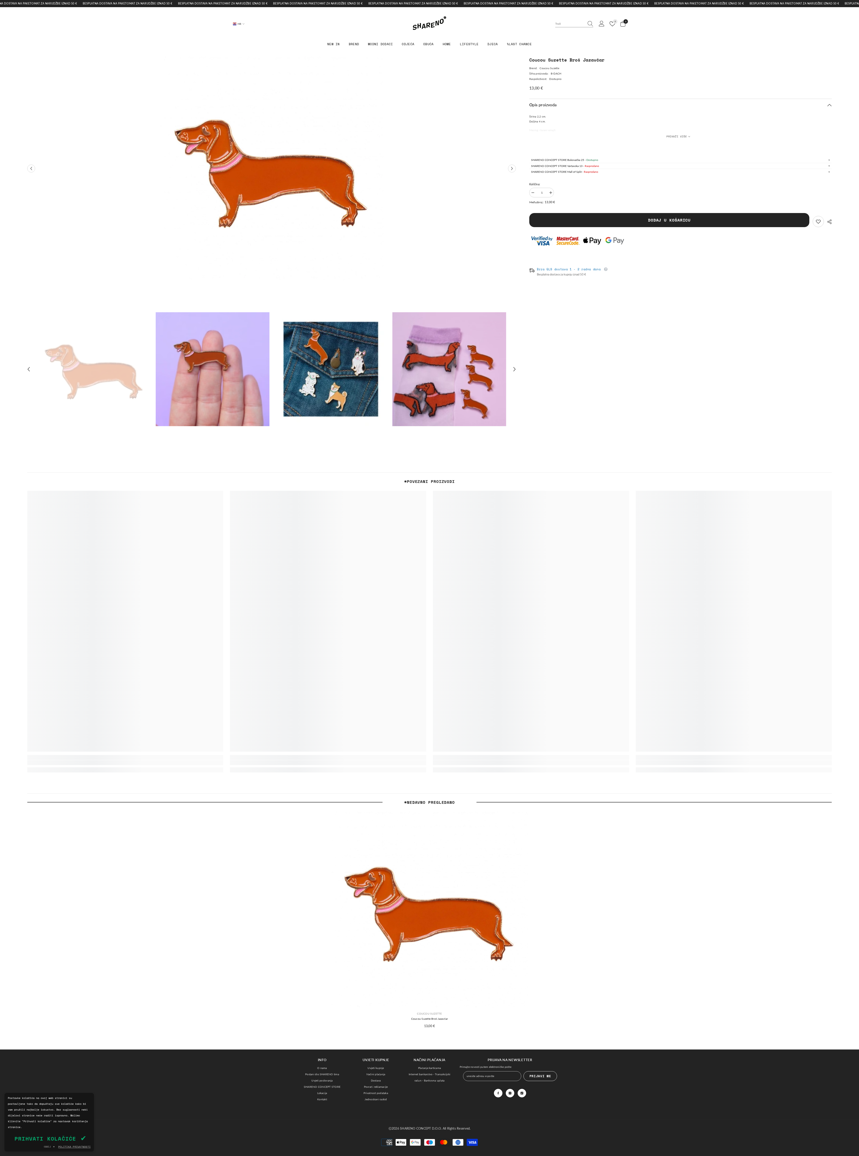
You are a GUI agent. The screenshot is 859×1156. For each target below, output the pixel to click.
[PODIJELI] (828, 221)
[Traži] (574, 23)
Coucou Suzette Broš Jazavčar (429, 1018)
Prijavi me (540, 1076)
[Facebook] (498, 1093)
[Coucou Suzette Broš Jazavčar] (430, 910)
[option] (271, 168)
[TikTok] (522, 1093)
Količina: (534, 184)
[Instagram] (510, 1093)
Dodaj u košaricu (669, 220)
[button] (31, 169)
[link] (818, 221)
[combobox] (570, 23)
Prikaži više (676, 136)
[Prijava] (601, 24)
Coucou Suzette (549, 68)
